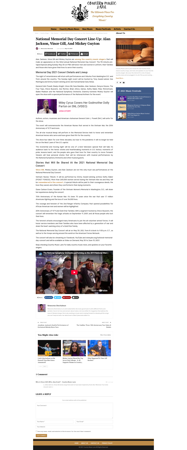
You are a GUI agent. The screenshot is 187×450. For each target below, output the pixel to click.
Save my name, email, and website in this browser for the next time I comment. (64, 431)
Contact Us (129, 29)
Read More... (120, 78)
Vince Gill (90, 355)
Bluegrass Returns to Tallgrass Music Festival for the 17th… (139, 106)
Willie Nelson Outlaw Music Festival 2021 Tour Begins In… (138, 114)
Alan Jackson (41, 355)
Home (53, 29)
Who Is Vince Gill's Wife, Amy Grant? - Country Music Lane (56, 382)
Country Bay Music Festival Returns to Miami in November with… (139, 97)
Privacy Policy (107, 443)
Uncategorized (67, 355)
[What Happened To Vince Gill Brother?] (99, 348)
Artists (117, 29)
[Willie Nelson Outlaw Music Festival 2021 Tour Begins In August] (122, 116)
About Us (84, 443)
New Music (87, 29)
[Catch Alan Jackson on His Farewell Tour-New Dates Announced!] (49, 348)
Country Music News (69, 29)
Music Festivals (103, 29)
